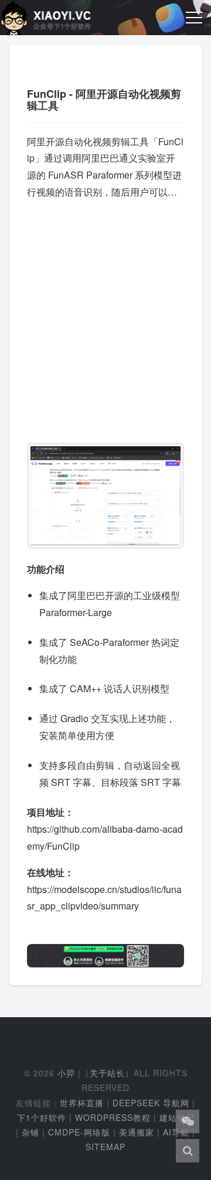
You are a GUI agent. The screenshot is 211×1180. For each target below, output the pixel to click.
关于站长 (107, 1073)
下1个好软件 (41, 1117)
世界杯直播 (82, 1103)
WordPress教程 (113, 1117)
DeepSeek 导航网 (151, 1103)
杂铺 (30, 1132)
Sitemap (105, 1146)
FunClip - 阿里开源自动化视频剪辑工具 (104, 99)
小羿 (66, 1073)
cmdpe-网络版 (79, 1132)
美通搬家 (136, 1132)
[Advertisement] (105, 315)
